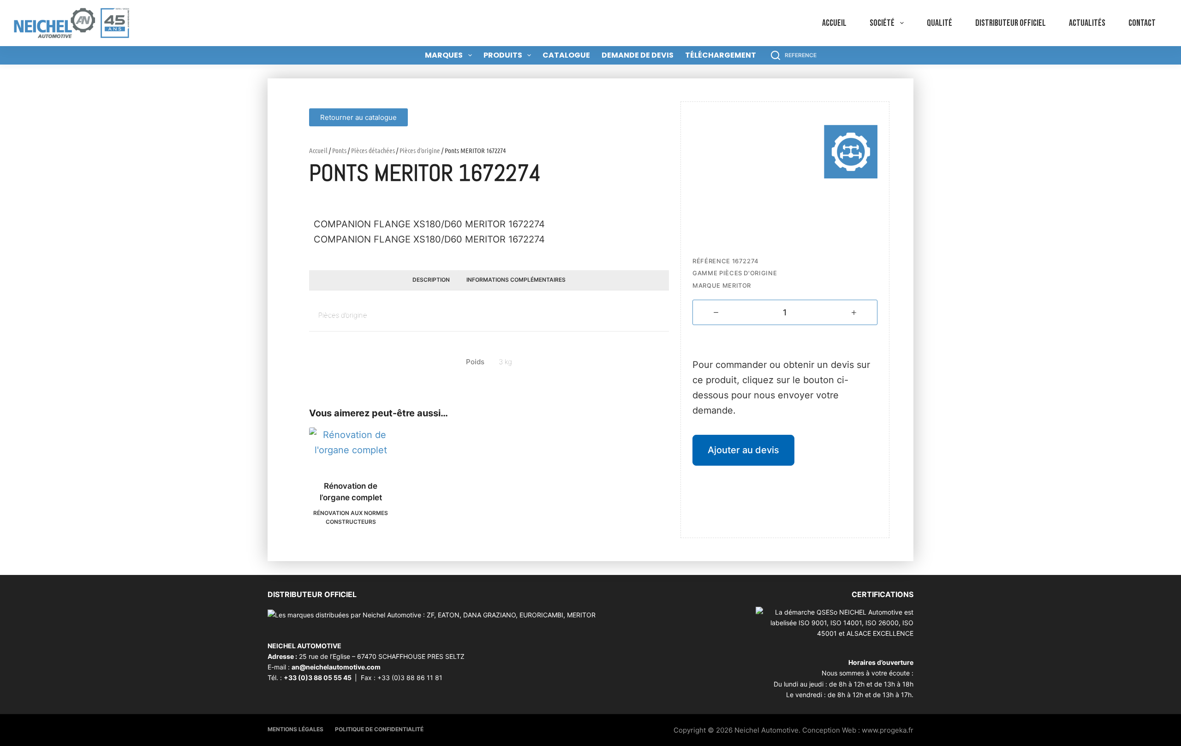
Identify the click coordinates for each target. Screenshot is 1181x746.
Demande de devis (638, 55)
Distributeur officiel (1010, 23)
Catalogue (566, 55)
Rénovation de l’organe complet (351, 492)
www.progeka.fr (887, 730)
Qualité (939, 23)
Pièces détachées (373, 150)
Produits (502, 55)
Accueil (834, 23)
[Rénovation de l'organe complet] (350, 448)
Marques (444, 55)
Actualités (1087, 23)
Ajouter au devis (743, 450)
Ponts (339, 150)
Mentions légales (295, 729)
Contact (1142, 23)
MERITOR (737, 285)
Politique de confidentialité (379, 729)
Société (882, 23)
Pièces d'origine (420, 150)
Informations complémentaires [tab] (516, 279)
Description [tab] (431, 279)
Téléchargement (720, 55)
